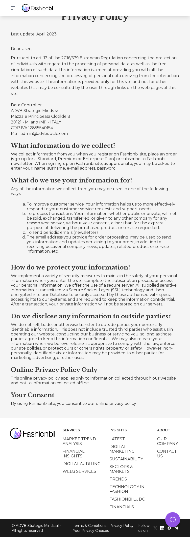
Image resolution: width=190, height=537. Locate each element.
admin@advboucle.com (44, 133)
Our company (167, 441)
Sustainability (126, 459)
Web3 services (79, 471)
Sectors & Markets (121, 469)
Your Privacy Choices (91, 530)
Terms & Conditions (89, 525)
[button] (172, 519)
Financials (122, 507)
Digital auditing (82, 463)
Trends (118, 479)
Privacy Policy (122, 525)
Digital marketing (122, 449)
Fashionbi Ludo (127, 499)
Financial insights (73, 453)
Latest (117, 439)
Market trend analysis (79, 441)
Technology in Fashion (127, 489)
